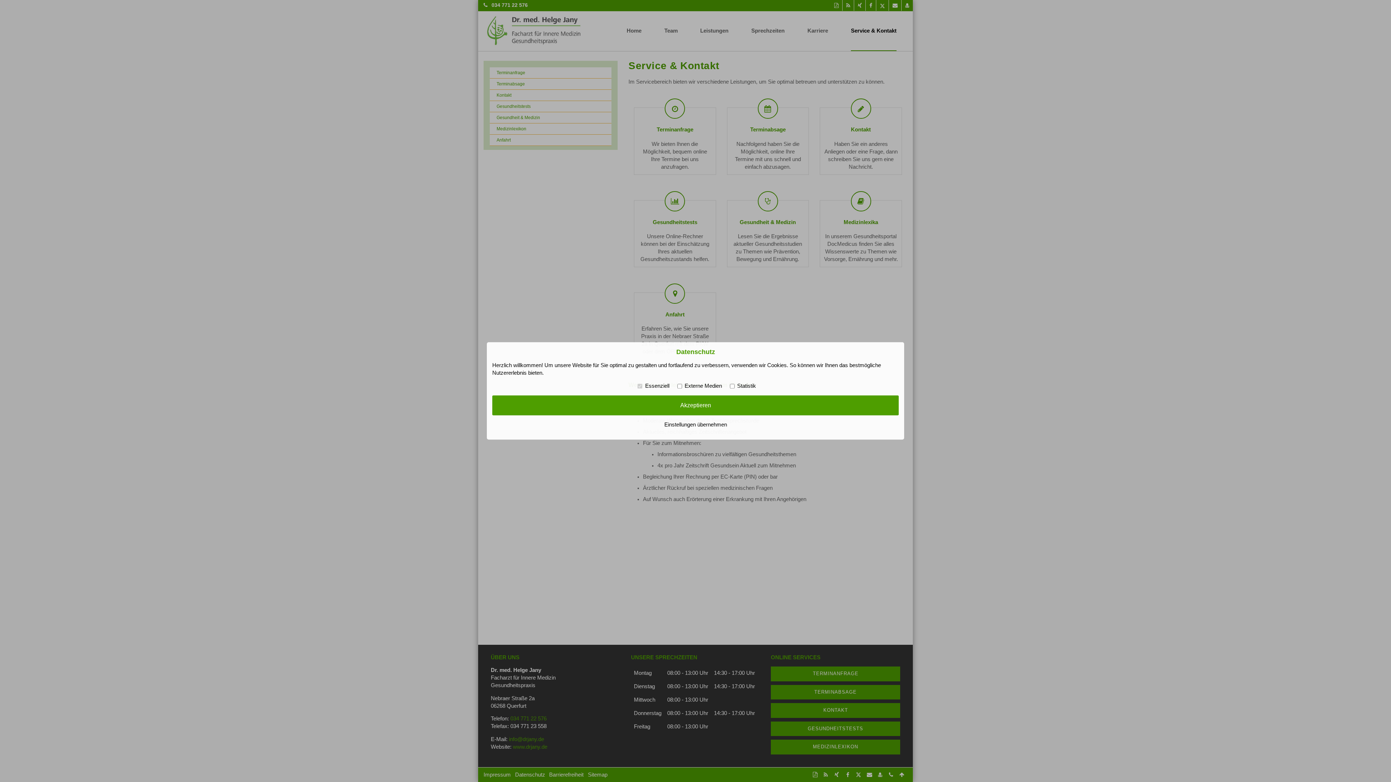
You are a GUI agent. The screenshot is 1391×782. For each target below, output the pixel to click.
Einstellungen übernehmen (695, 425)
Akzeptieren (695, 405)
